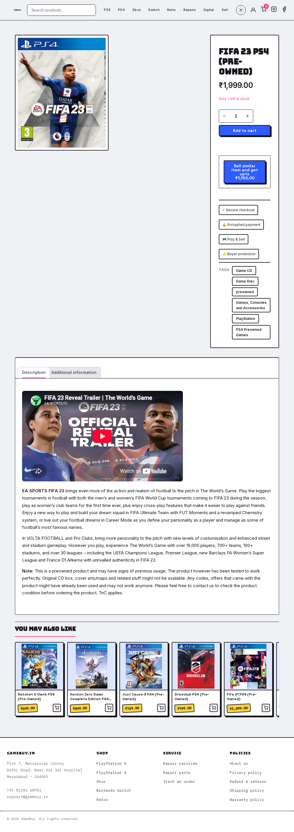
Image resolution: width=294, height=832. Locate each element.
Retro (171, 10)
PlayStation (245, 318)
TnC (103, 592)
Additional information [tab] (73, 372)
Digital (209, 10)
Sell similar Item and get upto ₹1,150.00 (244, 171)
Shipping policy (247, 790)
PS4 (121, 10)
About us (239, 763)
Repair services (180, 763)
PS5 (107, 10)
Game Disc (245, 281)
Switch (154, 10)
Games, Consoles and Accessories (251, 305)
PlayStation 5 (111, 763)
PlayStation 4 (111, 772)
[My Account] (253, 10)
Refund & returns (248, 781)
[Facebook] (284, 10)
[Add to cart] (57, 708)
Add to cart (244, 130)
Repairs (189, 10)
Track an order (179, 781)
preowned (245, 292)
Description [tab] (34, 372)
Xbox (136, 10)
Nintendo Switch (113, 790)
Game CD (244, 270)
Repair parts (177, 772)
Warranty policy (247, 799)
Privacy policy (246, 772)
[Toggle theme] (241, 10)
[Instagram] (274, 10)
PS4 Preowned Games (249, 332)
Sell (225, 10)
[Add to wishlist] (99, 43)
